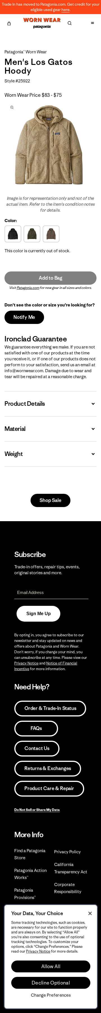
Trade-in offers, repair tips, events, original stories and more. (47, 569)
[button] (9, 22)
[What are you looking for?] (69, 23)
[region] (50, 956)
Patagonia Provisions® (25, 893)
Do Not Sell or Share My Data (37, 810)
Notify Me (24, 317)
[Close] (90, 913)
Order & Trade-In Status (50, 708)
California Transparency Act (70, 868)
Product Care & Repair (49, 788)
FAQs (36, 728)
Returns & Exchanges (47, 768)
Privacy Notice (26, 663)
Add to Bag (50, 278)
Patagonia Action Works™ (30, 874)
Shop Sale (50, 500)
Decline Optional (51, 983)
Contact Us (36, 748)
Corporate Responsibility (67, 888)
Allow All (50, 966)
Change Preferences (51, 995)
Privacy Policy (67, 851)
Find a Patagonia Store (29, 854)
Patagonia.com (28, 288)
